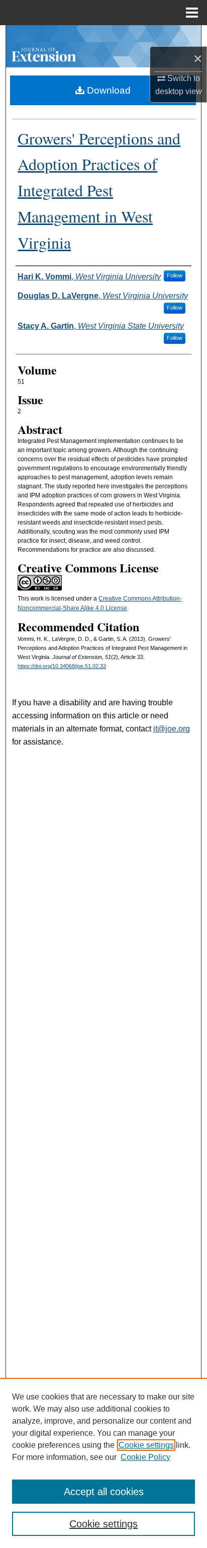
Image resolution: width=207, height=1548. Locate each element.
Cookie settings (146, 1445)
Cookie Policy (145, 1457)
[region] (103, 1463)
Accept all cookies (104, 1491)
